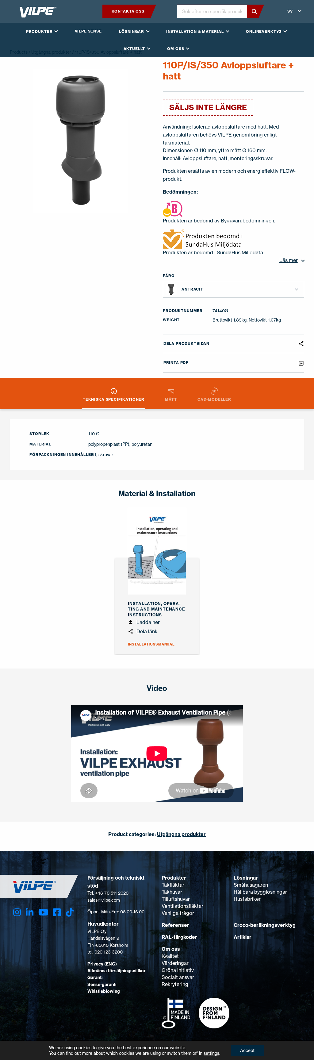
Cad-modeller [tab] (214, 399)
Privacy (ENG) (102, 964)
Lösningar (246, 878)
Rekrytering (175, 984)
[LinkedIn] (29, 912)
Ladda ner (147, 622)
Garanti (95, 977)
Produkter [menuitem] (39, 31)
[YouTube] (43, 912)
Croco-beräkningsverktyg (265, 925)
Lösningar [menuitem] (131, 31)
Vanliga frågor (178, 913)
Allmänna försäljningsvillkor (116, 970)
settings (211, 1053)
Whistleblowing (103, 991)
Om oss (171, 949)
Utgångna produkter (181, 834)
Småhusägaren (251, 885)
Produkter (174, 878)
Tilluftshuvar (176, 899)
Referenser (175, 925)
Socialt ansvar (178, 977)
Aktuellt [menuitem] (134, 48)
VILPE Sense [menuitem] (88, 31)
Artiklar (242, 937)
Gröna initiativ (178, 970)
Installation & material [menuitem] (195, 31)
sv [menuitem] (290, 11)
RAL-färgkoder (179, 937)
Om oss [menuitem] (175, 48)
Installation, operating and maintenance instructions (156, 609)
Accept (247, 1050)
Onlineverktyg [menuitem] (263, 31)
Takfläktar (173, 885)
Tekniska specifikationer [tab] (113, 399)
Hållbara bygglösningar (260, 892)
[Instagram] (17, 912)
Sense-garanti (102, 984)
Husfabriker (247, 899)
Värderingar (175, 963)
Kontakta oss (128, 11)
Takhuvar (172, 892)
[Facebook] (57, 912)
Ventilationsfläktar (182, 906)
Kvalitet (170, 956)
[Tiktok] (69, 912)
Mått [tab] (171, 399)
